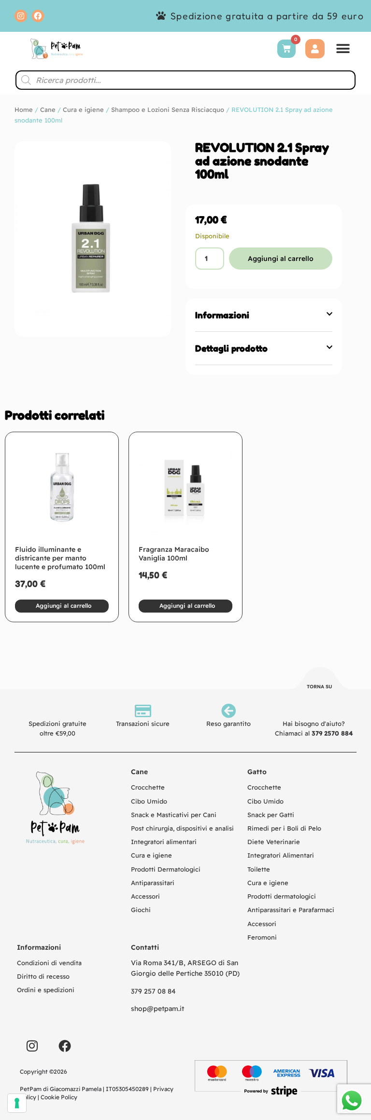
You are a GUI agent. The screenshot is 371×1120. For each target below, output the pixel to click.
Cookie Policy (59, 1097)
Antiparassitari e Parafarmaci (290, 910)
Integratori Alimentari (280, 855)
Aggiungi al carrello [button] (63, 605)
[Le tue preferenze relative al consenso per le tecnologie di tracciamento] (17, 1103)
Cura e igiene (83, 109)
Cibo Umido (149, 801)
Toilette (258, 869)
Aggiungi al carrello (281, 258)
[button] (343, 48)
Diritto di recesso (43, 976)
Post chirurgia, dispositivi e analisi (182, 828)
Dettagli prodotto (231, 348)
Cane (48, 109)
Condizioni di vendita (49, 963)
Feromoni (262, 937)
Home (23, 109)
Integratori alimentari (164, 842)
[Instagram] (20, 16)
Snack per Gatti (270, 815)
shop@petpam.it (157, 1008)
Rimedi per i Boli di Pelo (284, 828)
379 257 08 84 (153, 991)
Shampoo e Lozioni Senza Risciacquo (167, 109)
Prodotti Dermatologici (165, 869)
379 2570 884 (332, 733)
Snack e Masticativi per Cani (173, 815)
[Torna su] (319, 679)
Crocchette (148, 787)
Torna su (319, 686)
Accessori (145, 896)
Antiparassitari (152, 883)
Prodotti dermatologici (281, 896)
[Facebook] (38, 16)
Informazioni (222, 315)
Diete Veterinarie (273, 842)
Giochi (141, 910)
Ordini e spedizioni (45, 990)
